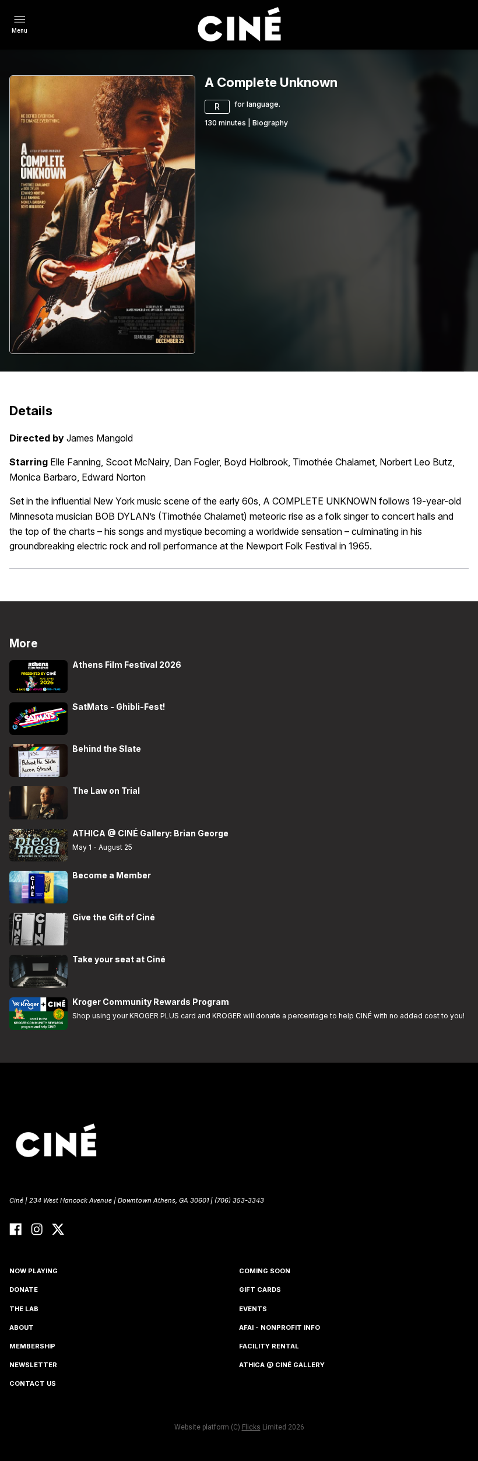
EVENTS (253, 1309)
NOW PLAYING (33, 1271)
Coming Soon (264, 1271)
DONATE (23, 1289)
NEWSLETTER (33, 1365)
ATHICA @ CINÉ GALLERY (282, 1365)
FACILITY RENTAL (269, 1346)
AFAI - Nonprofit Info (279, 1327)
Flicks (251, 1427)
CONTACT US (32, 1383)
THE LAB (23, 1309)
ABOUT (21, 1327)
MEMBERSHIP (32, 1346)
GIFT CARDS (260, 1289)
